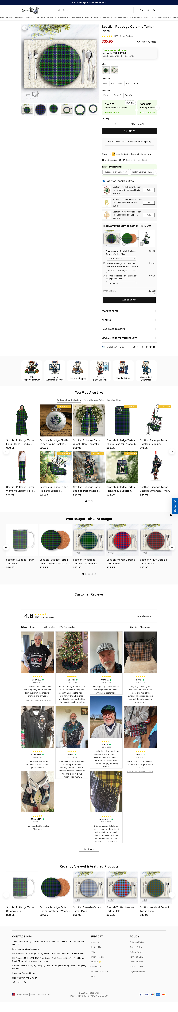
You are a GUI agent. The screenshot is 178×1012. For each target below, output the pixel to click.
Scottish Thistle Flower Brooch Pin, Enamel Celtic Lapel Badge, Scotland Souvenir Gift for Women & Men (127, 189)
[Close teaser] (171, 515)
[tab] (86, 501)
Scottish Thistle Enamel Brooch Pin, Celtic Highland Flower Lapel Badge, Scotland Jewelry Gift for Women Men (127, 201)
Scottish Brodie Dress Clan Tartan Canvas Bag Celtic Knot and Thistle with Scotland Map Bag (140, 772)
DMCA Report (43, 994)
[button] (175, 506)
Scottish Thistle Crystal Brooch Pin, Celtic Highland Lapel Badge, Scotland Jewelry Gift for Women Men (127, 213)
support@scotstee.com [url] (28, 949)
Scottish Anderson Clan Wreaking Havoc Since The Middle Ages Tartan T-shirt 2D (37, 700)
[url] (123, 36)
